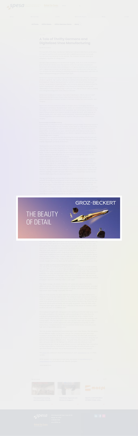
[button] (99, 200)
